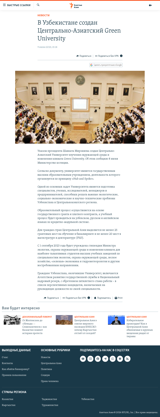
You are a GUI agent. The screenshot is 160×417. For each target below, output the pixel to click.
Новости (44, 15)
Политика (46, 369)
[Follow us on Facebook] (98, 359)
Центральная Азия (84, 317)
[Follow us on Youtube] (83, 359)
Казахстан (7, 399)
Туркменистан (50, 405)
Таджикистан (49, 399)
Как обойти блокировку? (15, 369)
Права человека (50, 381)
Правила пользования (14, 375)
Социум (45, 375)
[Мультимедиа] (150, 5)
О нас (5, 357)
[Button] (83, 56)
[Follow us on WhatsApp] (113, 359)
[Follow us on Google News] (120, 359)
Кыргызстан (8, 405)
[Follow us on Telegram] (105, 359)
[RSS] (127, 359)
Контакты (7, 363)
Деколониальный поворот (37, 317)
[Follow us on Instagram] (90, 359)
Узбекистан (87, 399)
